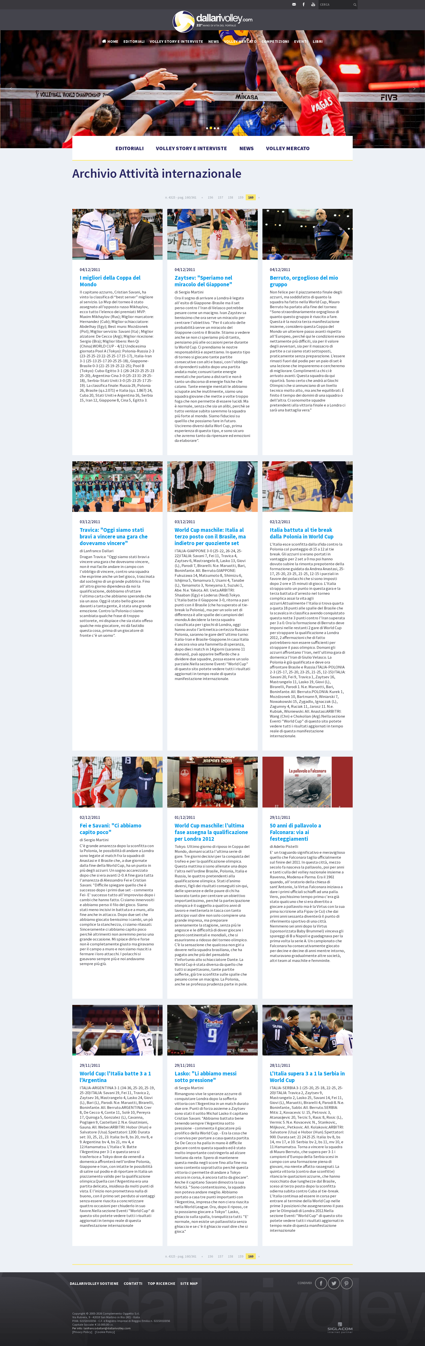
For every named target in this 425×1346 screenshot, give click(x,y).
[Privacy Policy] (82, 1332)
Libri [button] (318, 41)
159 (240, 197)
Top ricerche (162, 1283)
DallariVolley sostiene (94, 1283)
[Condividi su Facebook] (321, 1283)
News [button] (213, 41)
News (246, 148)
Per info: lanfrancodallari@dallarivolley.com (101, 1328)
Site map (189, 1283)
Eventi (301, 41)
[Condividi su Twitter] (334, 1283)
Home (113, 41)
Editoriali (134, 41)
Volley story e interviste (176, 41)
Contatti (133, 1283)
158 (230, 197)
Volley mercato (240, 41)
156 (210, 197)
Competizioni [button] (275, 41)
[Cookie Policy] (105, 1332)
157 (220, 197)
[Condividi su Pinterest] (347, 1283)
